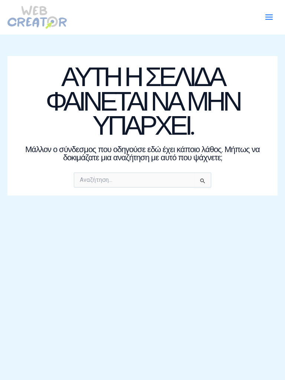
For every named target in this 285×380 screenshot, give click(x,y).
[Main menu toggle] (269, 17)
